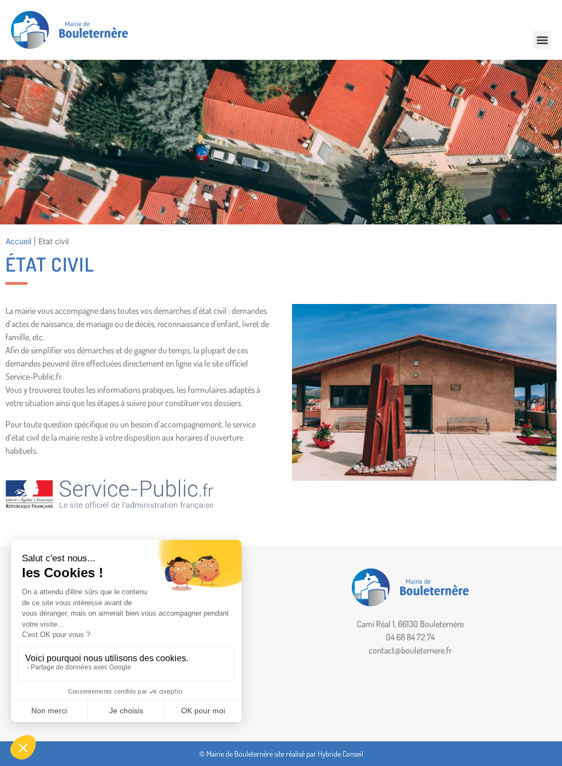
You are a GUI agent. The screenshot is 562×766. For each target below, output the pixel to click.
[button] (542, 40)
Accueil (18, 241)
